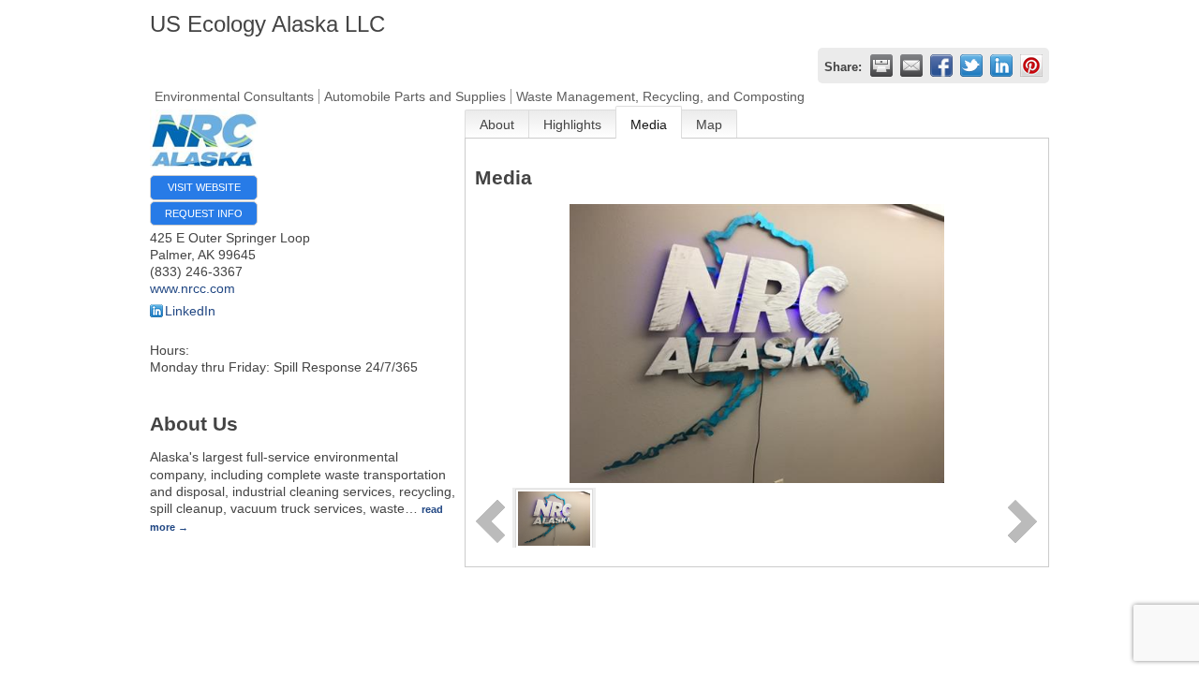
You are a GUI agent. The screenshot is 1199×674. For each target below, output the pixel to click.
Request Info (204, 213)
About (497, 124)
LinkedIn (190, 310)
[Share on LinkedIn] (1001, 65)
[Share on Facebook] (941, 65)
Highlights (572, 124)
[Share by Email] (911, 65)
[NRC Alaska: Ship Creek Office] (554, 516)
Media (648, 124)
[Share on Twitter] (971, 65)
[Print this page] (881, 65)
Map (709, 124)
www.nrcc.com (192, 288)
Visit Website (204, 187)
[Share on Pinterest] (1031, 65)
